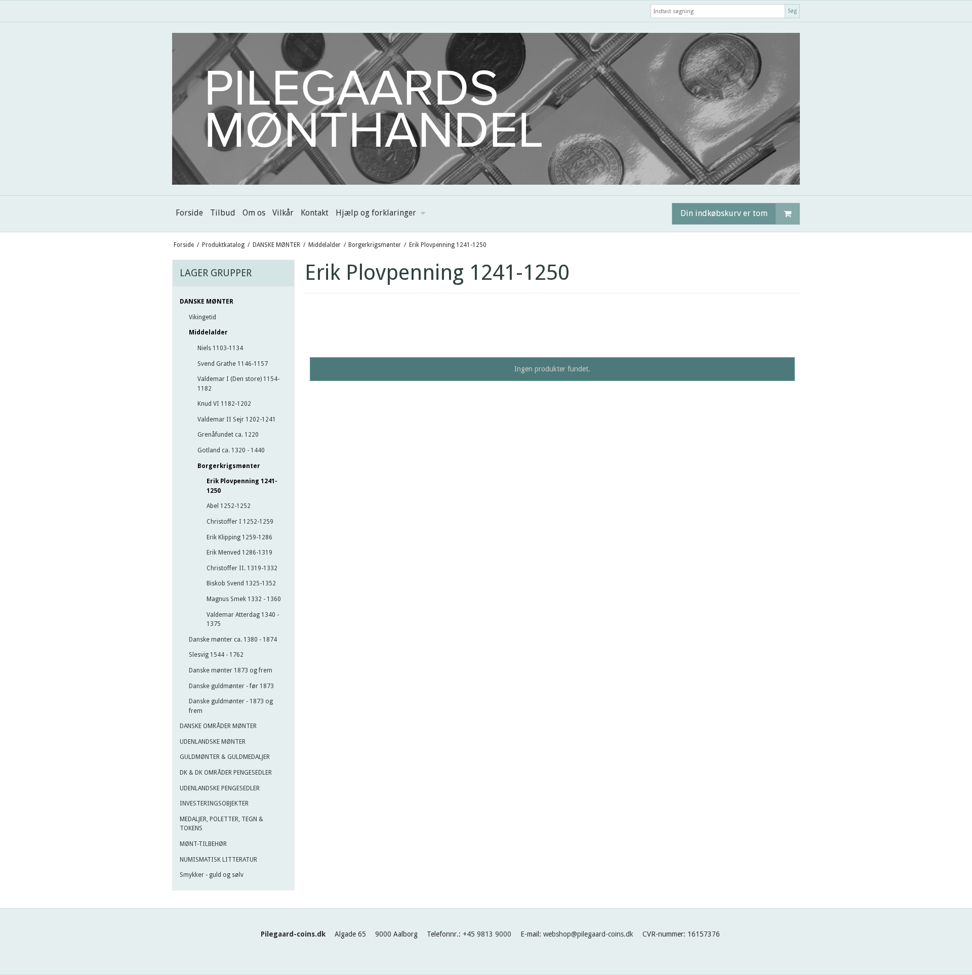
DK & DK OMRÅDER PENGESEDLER (226, 772)
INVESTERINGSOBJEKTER (214, 803)
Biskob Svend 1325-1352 (241, 583)
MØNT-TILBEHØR (203, 843)
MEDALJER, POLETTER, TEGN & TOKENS (221, 824)
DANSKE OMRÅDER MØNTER (218, 726)
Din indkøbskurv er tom (723, 213)
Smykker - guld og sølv (212, 874)
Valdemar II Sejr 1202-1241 (236, 419)
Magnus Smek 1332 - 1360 (244, 599)
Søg (792, 11)
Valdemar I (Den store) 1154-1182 (238, 383)
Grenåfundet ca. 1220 (228, 434)
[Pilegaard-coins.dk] (486, 109)
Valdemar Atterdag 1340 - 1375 (243, 619)
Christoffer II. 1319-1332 (242, 568)
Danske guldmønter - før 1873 (231, 686)
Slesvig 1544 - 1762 (216, 654)
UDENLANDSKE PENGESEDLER (220, 788)
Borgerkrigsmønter (228, 466)
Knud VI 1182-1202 (224, 403)
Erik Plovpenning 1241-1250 (242, 486)
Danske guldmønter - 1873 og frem (231, 706)
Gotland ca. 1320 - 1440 (231, 450)
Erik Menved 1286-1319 (239, 552)
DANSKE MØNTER (206, 301)
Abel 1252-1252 (229, 506)
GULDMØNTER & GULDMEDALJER (225, 756)
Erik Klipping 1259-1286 (239, 537)
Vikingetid (202, 317)
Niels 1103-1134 (220, 348)
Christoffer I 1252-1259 (240, 521)
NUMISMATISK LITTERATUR (218, 859)
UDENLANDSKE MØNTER (213, 741)
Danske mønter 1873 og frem (230, 670)
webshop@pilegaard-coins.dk (588, 934)
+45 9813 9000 (487, 934)
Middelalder (208, 332)
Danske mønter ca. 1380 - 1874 (233, 639)
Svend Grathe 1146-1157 (232, 363)
